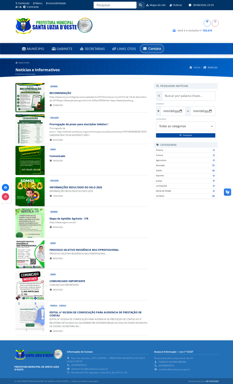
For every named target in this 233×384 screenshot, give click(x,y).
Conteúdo (22, 3)
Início (196, 67)
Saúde (185, 170)
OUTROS (185, 196)
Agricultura (185, 160)
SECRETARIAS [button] (94, 49)
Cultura (185, 155)
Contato (154, 48)
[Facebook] (207, 23)
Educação (185, 165)
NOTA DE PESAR (185, 191)
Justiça (185, 181)
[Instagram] (215, 23)
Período (160, 104)
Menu (37, 3)
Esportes (185, 175)
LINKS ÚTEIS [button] (126, 49)
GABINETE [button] (64, 49)
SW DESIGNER (212, 381)
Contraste (32, 7)
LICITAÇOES (185, 186)
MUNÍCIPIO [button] (35, 49)
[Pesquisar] (141, 5)
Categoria (161, 119)
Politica (185, 150)
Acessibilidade (56, 3)
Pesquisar (187, 135)
